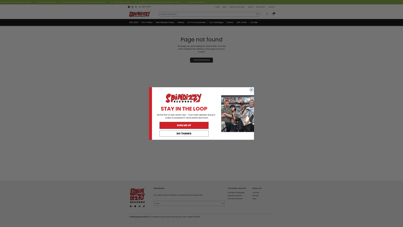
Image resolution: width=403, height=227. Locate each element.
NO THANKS (184, 133)
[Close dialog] (251, 89)
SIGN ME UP (184, 125)
